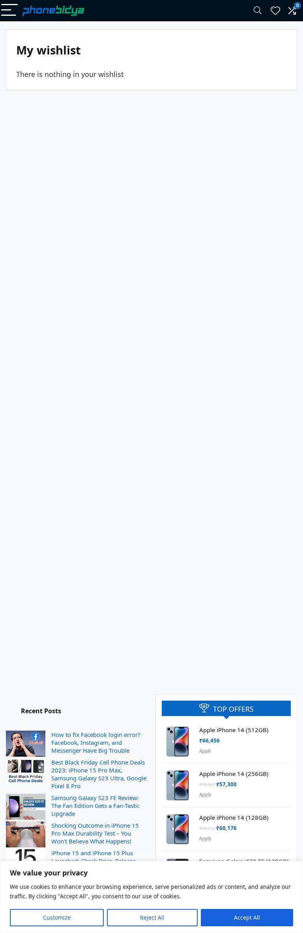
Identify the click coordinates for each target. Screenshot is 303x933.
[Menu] (9, 10)
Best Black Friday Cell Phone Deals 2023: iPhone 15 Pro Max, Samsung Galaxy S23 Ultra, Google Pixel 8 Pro (98, 774)
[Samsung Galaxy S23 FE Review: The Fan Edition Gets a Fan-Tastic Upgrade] (25, 807)
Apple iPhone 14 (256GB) (234, 774)
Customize (57, 917)
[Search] (257, 10)
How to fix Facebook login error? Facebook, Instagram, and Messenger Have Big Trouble (95, 742)
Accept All (247, 917)
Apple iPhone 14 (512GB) (234, 730)
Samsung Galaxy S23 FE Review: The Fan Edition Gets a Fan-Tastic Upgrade (95, 805)
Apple (205, 751)
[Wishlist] (275, 10)
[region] (151, 897)
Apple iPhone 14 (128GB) (234, 817)
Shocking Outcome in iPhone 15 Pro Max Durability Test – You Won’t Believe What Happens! (95, 833)
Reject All (152, 917)
